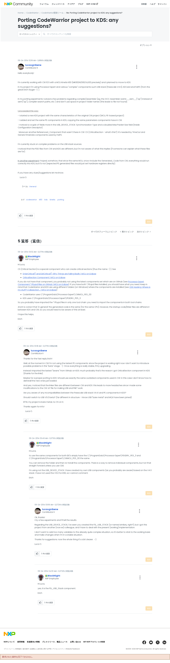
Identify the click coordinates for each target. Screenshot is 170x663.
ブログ (80, 4)
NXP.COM (91, 4)
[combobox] (96, 34)
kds (46, 199)
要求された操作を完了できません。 (18, 657)
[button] (137, 67)
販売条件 (26, 649)
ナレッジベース (58, 4)
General (32, 187)
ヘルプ (152, 4)
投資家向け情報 (33, 642)
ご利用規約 (18, 649)
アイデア (71, 4)
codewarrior (31, 199)
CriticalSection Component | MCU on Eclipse (44, 277)
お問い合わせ (75, 642)
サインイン (162, 4)
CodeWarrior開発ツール (52, 12)
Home (21, 12)
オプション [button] (145, 45)
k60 (40, 199)
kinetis (52, 199)
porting (60, 199)
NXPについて (9, 642)
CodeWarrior (32, 12)
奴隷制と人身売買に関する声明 (40, 649)
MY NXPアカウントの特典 (94, 642)
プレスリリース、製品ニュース (55, 642)
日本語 (144, 4)
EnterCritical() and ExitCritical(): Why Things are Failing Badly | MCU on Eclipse (59, 273)
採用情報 (21, 642)
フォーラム (44, 4)
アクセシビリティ (58, 649)
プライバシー (8, 649)
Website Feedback (73, 649)
